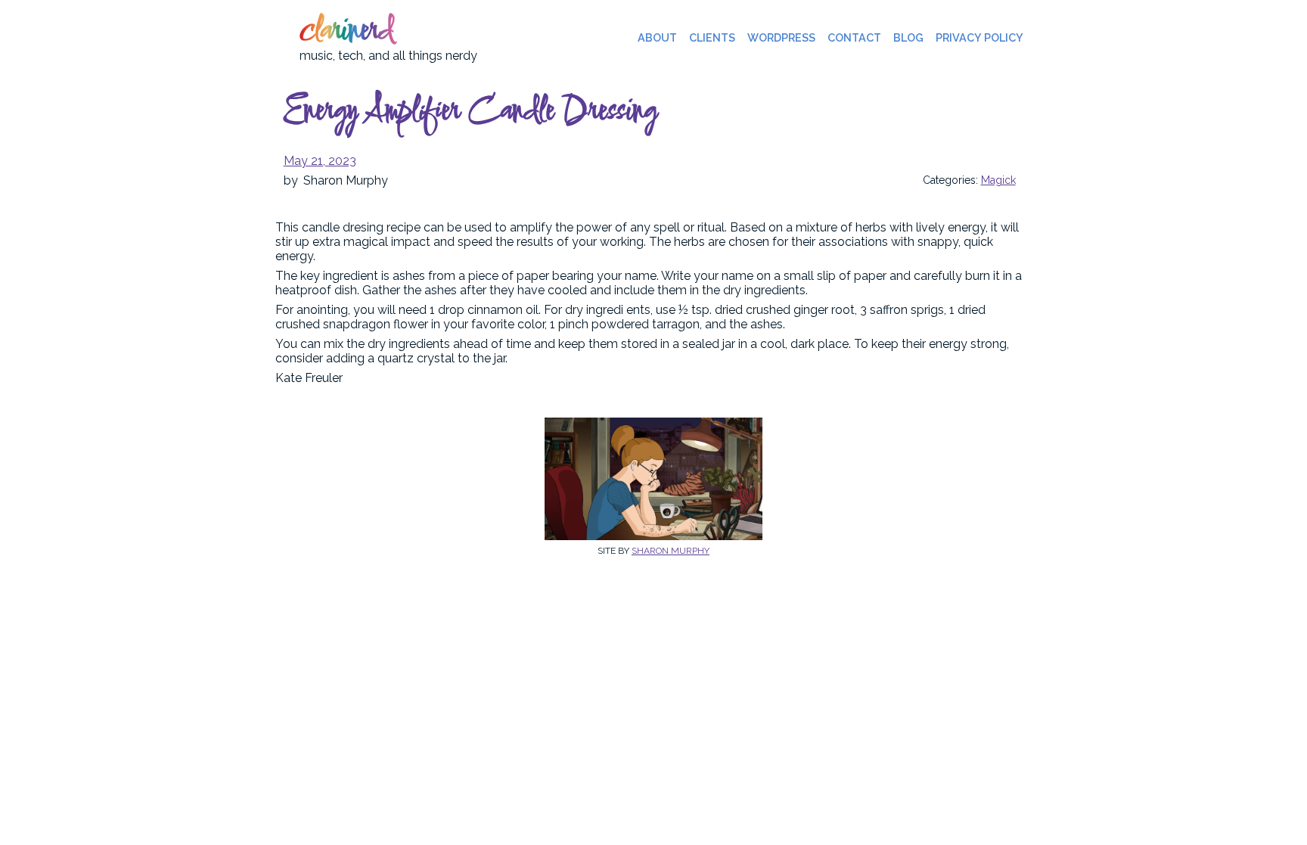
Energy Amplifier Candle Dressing (470, 112)
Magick (998, 180)
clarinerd (346, 31)
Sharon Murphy (670, 550)
